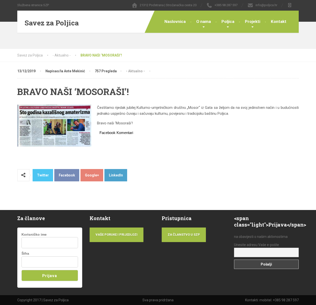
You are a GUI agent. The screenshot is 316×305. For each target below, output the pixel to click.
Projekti (252, 21)
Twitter (43, 175)
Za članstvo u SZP (184, 234)
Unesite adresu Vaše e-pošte (256, 245)
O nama (203, 21)
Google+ (92, 175)
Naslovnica (175, 21)
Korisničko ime (34, 234)
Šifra (25, 253)
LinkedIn (116, 175)
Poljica (227, 21)
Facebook (67, 175)
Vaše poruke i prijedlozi (117, 234)
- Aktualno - (135, 71)
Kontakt (278, 21)
